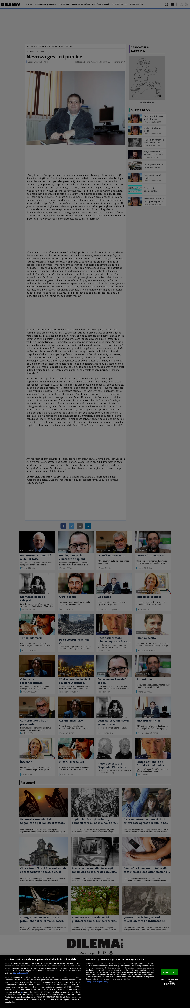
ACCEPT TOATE (170, 972)
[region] (95, 981)
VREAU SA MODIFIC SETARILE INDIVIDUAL (169, 981)
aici (22, 992)
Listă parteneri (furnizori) (97, 982)
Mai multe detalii (20, 973)
